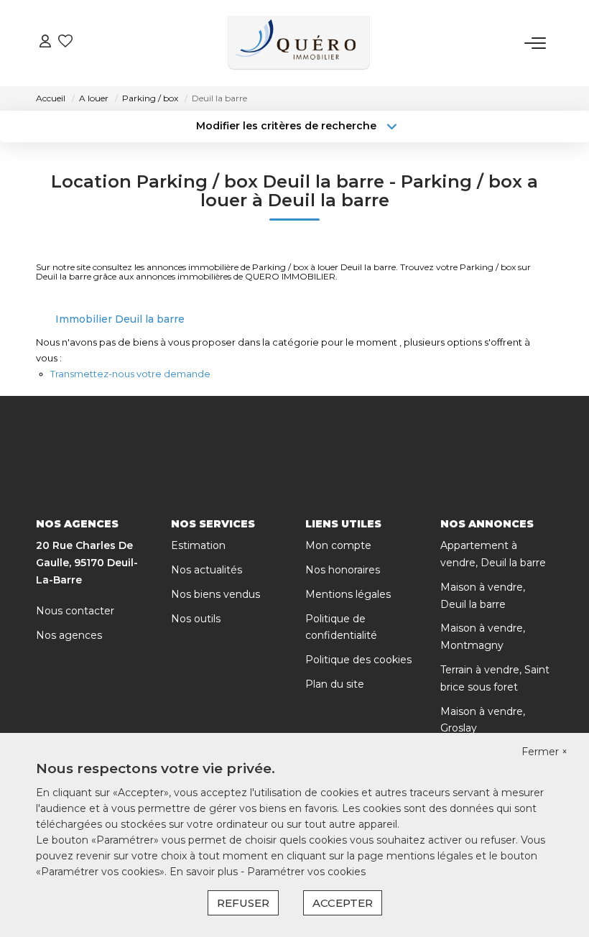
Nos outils (196, 618)
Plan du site (334, 684)
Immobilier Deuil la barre (120, 319)
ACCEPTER (342, 903)
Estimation (198, 545)
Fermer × (544, 751)
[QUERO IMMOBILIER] (299, 43)
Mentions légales (348, 594)
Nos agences (69, 635)
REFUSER (243, 903)
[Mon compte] (45, 42)
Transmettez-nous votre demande (130, 373)
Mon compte (338, 545)
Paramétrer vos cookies (306, 871)
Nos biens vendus (215, 594)
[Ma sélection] (65, 42)
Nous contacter (75, 610)
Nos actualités (206, 569)
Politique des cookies (358, 659)
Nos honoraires (342, 569)
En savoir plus (205, 871)
